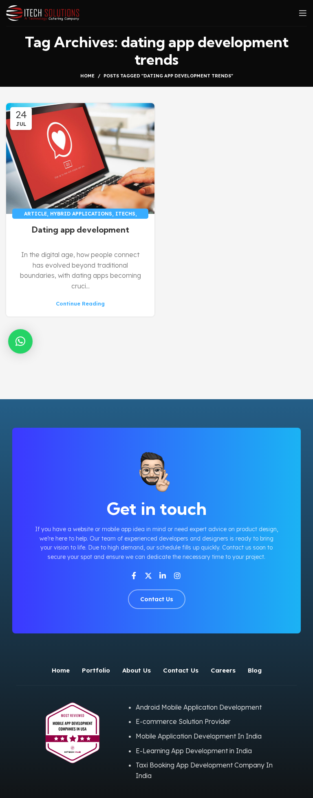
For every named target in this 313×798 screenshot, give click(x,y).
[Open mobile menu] (303, 13)
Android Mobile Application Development (199, 707)
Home (87, 76)
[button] (20, 341)
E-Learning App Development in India (194, 751)
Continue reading (80, 303)
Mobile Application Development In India (199, 736)
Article (35, 214)
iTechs (125, 214)
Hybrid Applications (81, 214)
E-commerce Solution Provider (183, 721)
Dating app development (80, 229)
